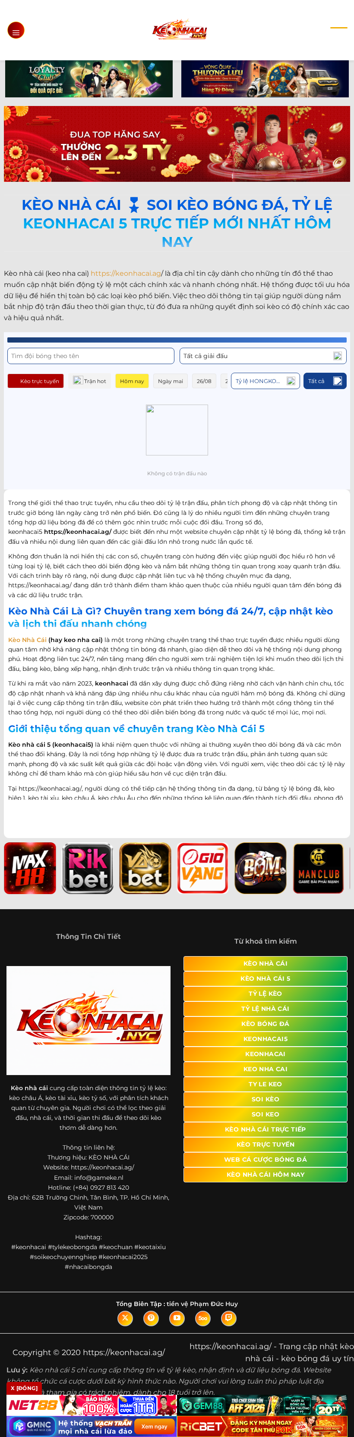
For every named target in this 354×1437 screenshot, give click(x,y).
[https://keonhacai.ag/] (179, 29)
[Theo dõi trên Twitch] (229, 1318)
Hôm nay (132, 381)
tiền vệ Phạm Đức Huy (202, 1304)
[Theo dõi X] (125, 1318)
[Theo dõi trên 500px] (203, 1318)
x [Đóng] (24, 1388)
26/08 (204, 381)
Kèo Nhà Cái (27, 640)
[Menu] (16, 30)
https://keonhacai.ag (126, 273)
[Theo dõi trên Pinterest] (151, 1318)
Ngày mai (170, 381)
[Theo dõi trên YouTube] (177, 1318)
